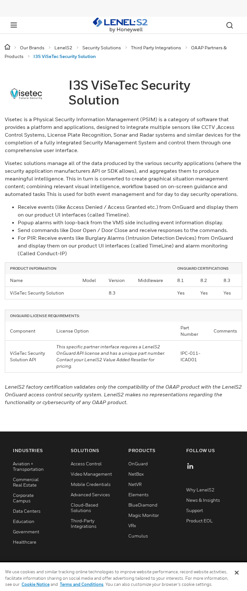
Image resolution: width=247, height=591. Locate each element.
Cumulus (138, 535)
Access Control (86, 463)
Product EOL (199, 520)
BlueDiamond (142, 505)
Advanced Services (90, 494)
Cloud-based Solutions (84, 507)
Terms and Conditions (82, 584)
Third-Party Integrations (83, 523)
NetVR (135, 484)
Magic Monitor (143, 515)
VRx (132, 525)
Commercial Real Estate (26, 482)
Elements (138, 494)
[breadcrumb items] (8, 47)
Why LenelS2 (200, 489)
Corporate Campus (23, 497)
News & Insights (203, 500)
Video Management (91, 474)
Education (23, 521)
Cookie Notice (36, 584)
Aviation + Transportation (28, 466)
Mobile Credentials (91, 484)
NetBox (136, 474)
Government (26, 531)
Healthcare (24, 542)
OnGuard (138, 463)
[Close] (237, 573)
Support (194, 510)
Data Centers (27, 511)
